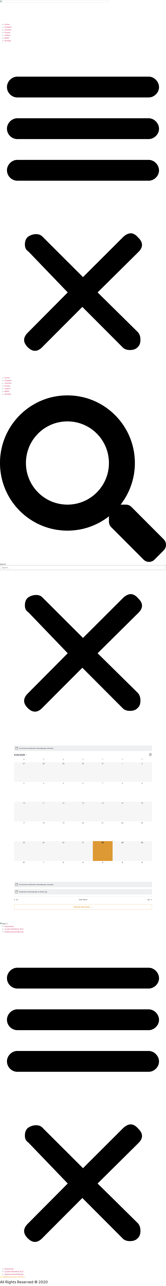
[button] (83, 209)
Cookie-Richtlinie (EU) (14, 929)
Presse (7, 32)
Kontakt (8, 41)
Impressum (9, 926)
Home (7, 24)
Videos (7, 35)
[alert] (83, 748)
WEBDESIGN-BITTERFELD (14, 1277)
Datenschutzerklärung (14, 932)
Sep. (148, 899)
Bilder (7, 38)
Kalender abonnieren (82, 907)
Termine (8, 30)
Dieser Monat (83, 899)
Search (3, 564)
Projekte (8, 27)
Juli (17, 899)
